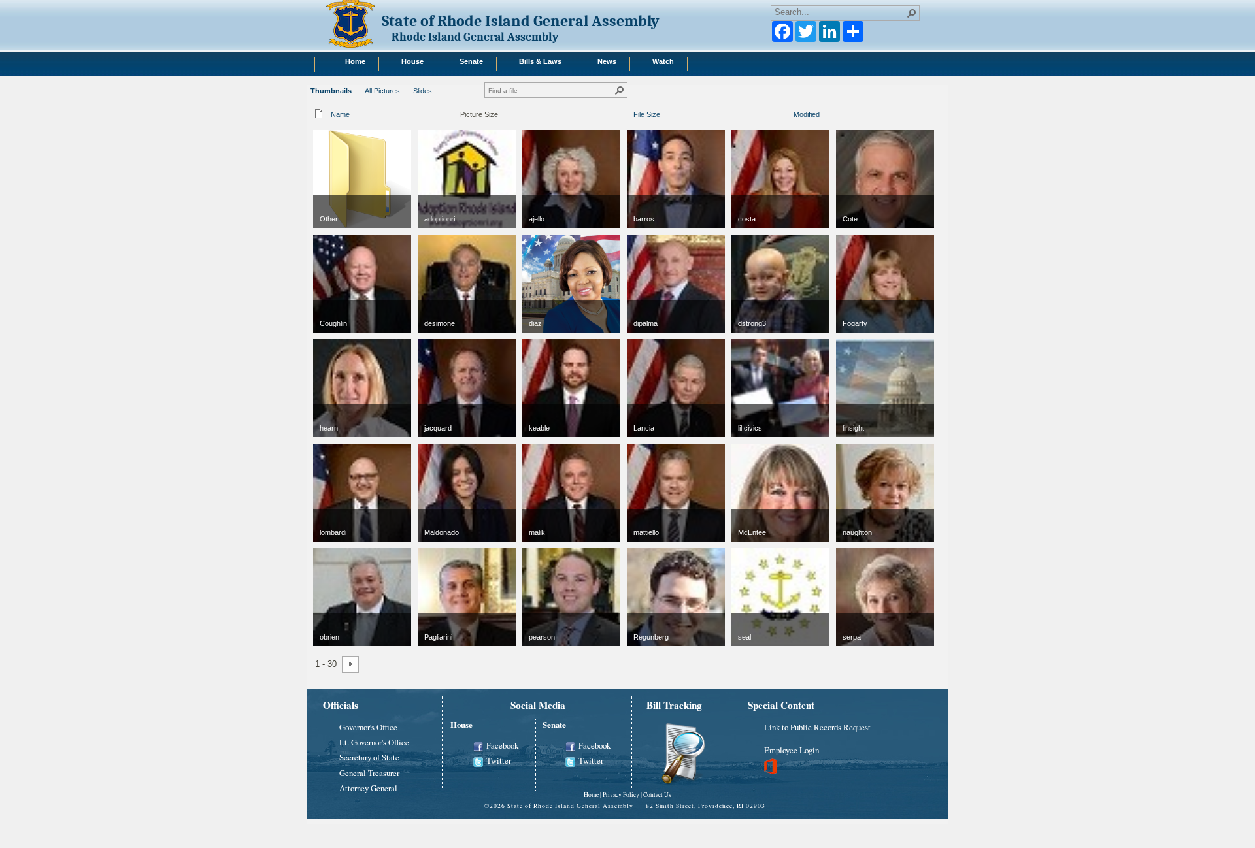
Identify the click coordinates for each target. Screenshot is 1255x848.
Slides (422, 91)
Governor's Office (368, 727)
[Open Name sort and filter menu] (335, 122)
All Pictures (382, 91)
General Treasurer (369, 773)
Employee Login (791, 750)
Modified (807, 114)
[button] (912, 13)
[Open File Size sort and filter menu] (638, 122)
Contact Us (657, 795)
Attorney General (368, 788)
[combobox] (840, 12)
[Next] (350, 664)
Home (591, 795)
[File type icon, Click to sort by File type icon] (319, 116)
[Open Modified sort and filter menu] (798, 122)
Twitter (498, 760)
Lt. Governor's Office (374, 742)
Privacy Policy (621, 795)
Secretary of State (369, 757)
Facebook (502, 745)
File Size (646, 114)
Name (340, 114)
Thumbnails (331, 91)
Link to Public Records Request (817, 727)
